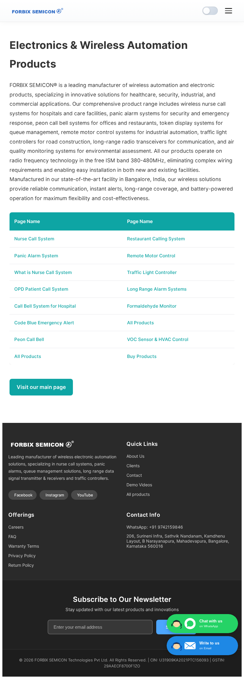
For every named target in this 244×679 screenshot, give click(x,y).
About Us (135, 456)
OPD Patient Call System (41, 289)
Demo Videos (139, 484)
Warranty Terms (23, 546)
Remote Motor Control (151, 255)
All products (138, 494)
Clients (133, 465)
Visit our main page (41, 387)
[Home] (36, 11)
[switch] (210, 11)
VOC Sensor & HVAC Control (157, 339)
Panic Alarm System (36, 255)
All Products (140, 323)
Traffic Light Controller (152, 272)
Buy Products (142, 356)
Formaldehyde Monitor (151, 306)
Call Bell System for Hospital (45, 306)
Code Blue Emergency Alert (44, 323)
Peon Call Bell (29, 339)
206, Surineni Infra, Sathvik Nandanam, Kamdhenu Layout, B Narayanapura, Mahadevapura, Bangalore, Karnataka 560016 (177, 541)
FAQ (12, 536)
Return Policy (21, 565)
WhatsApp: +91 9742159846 (154, 527)
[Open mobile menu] (228, 11)
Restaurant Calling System (156, 239)
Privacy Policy (22, 555)
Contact (134, 475)
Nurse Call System (34, 239)
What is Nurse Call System (43, 272)
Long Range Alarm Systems (157, 289)
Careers (16, 527)
